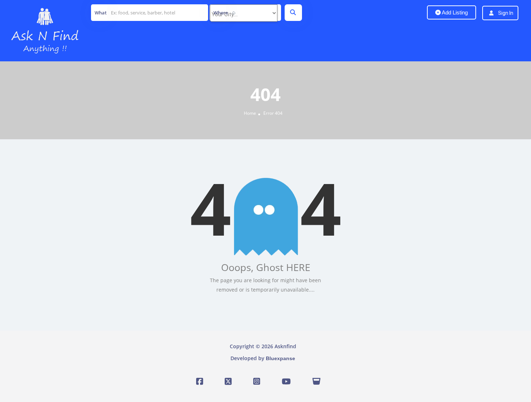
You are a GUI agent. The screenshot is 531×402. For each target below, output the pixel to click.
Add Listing (454, 12)
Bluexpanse (280, 358)
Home (250, 113)
